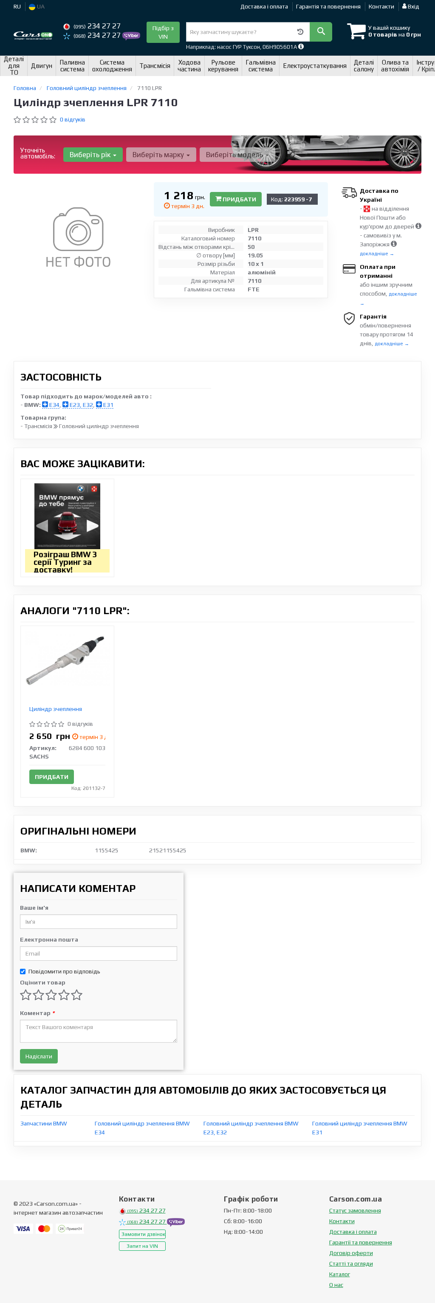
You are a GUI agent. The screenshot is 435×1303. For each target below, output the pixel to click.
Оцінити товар (42, 982)
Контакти (381, 6)
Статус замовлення (355, 1210)
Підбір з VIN (163, 32)
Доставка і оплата (264, 6)
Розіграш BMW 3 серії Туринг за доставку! (65, 562)
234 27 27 (97, 26)
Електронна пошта (49, 939)
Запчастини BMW (43, 1123)
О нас (336, 1284)
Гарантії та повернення (360, 1242)
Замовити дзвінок (143, 1234)
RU (17, 6)
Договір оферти (351, 1252)
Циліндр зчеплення (55, 708)
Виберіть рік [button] (91, 154)
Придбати (238, 199)
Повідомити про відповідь (64, 971)
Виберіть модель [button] (235, 154)
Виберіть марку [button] (159, 154)
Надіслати (38, 1056)
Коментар (37, 1013)
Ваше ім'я (34, 907)
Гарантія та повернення (328, 6)
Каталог (339, 1274)
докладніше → (377, 253)
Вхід (413, 6)
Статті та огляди (351, 1263)
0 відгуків (72, 119)
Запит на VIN (142, 1246)
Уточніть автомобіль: (37, 153)
